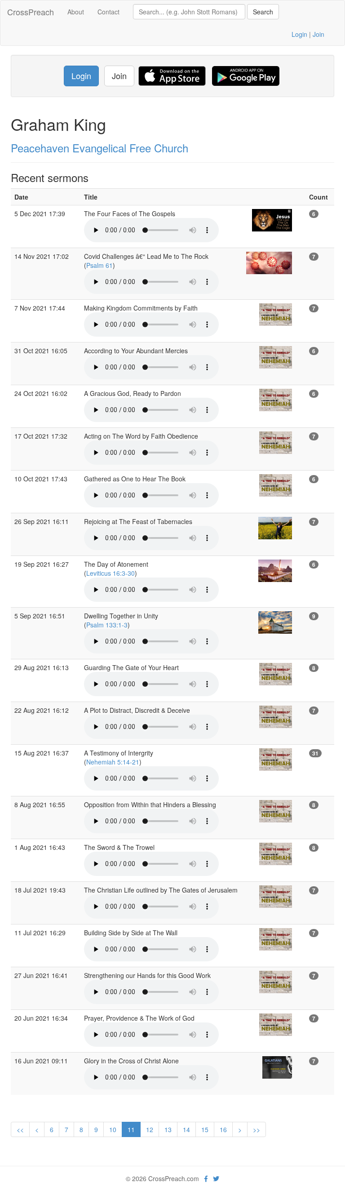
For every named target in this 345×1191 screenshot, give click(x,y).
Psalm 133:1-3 (107, 624)
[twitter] (216, 1178)
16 (223, 1129)
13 (168, 1129)
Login (299, 34)
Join (318, 34)
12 (149, 1129)
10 (112, 1129)
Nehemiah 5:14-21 (112, 761)
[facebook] (206, 1178)
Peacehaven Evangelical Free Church (99, 148)
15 (204, 1129)
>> (256, 1129)
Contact (108, 11)
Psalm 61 (99, 265)
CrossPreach (30, 12)
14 (186, 1129)
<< (20, 1129)
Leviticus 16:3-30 (110, 573)
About (75, 11)
